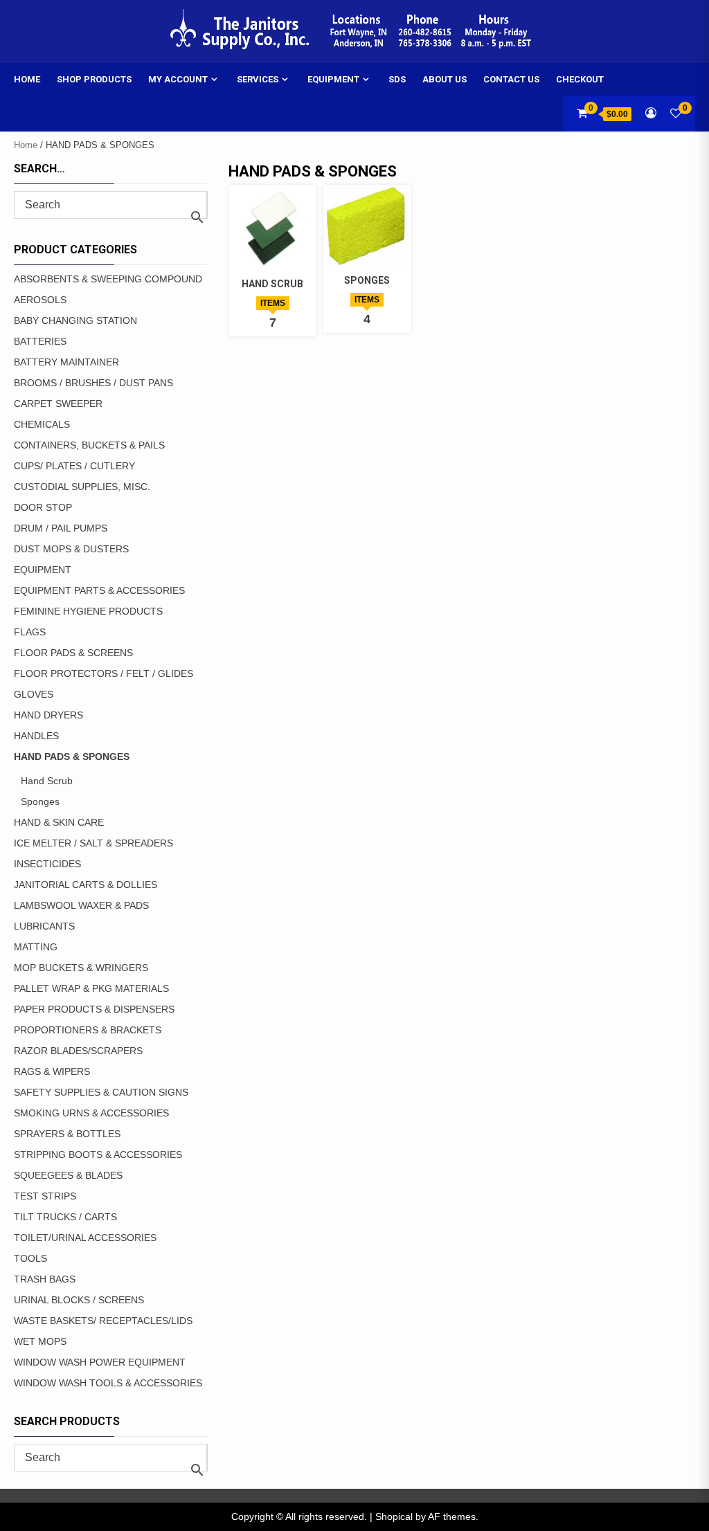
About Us (444, 79)
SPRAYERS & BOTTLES (67, 1133)
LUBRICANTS (44, 926)
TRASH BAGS (44, 1279)
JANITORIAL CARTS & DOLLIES (85, 884)
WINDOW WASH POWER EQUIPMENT (100, 1362)
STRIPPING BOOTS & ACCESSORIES (98, 1154)
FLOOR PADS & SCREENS (73, 652)
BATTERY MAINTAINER (66, 362)
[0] (675, 113)
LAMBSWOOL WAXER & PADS (81, 905)
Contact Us (511, 79)
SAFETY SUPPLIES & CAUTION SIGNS (101, 1092)
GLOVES (33, 694)
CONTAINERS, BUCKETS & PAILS (89, 445)
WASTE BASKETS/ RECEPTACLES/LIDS (103, 1320)
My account (178, 79)
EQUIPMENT (42, 569)
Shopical (394, 1516)
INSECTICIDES (47, 863)
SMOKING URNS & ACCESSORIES (91, 1112)
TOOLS (30, 1258)
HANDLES (36, 735)
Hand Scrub (47, 780)
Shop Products (94, 79)
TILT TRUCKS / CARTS (65, 1216)
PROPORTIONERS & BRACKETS (87, 1029)
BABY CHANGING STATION (75, 320)
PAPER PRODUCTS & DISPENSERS (94, 1009)
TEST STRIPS (45, 1196)
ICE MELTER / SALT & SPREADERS (93, 843)
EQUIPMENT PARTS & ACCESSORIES (99, 590)
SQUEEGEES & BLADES (68, 1175)
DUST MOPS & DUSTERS (71, 548)
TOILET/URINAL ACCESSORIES (85, 1237)
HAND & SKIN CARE (59, 822)
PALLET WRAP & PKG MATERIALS (91, 988)
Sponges (40, 801)
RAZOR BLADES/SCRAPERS (78, 1050)
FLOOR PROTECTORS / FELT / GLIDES (103, 673)
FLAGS (30, 631)
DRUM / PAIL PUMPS (60, 528)
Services (257, 79)
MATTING (35, 946)
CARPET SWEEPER (58, 403)
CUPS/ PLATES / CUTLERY (74, 465)
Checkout (580, 79)
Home (27, 79)
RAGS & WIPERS (52, 1071)
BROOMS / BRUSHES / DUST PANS (93, 382)
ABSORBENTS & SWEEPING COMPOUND (108, 278)
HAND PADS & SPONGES (71, 756)
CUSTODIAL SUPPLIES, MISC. (82, 486)
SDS (397, 79)
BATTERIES (40, 341)
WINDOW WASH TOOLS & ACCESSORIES (108, 1382)
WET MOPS (40, 1341)
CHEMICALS (42, 424)
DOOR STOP (43, 507)
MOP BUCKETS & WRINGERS (81, 967)
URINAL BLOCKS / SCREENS (79, 1299)
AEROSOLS (40, 299)
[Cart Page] (582, 113)
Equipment (333, 79)
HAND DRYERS (48, 715)
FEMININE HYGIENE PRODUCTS (88, 611)
